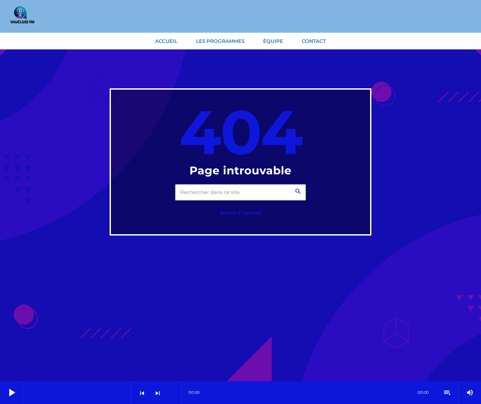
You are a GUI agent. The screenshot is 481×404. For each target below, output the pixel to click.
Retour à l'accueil (240, 213)
